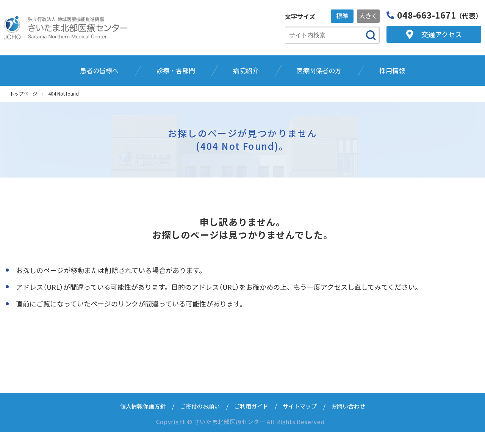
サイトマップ (300, 406)
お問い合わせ (348, 406)
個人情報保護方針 (143, 406)
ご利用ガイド (251, 406)
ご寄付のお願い (200, 406)
